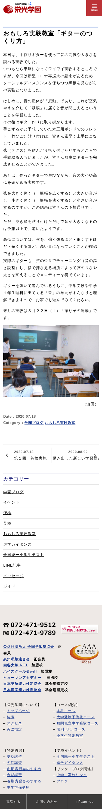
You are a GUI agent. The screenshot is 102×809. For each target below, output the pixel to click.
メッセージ (13, 576)
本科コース (66, 711)
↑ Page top (84, 802)
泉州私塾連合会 (16, 659)
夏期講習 (14, 756)
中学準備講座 (18, 787)
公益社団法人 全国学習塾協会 (28, 647)
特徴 (10, 717)
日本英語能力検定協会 (22, 684)
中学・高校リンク (72, 775)
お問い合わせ (46, 802)
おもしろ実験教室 (60, 423)
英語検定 (14, 729)
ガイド (9, 586)
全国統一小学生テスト (23, 554)
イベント (11, 502)
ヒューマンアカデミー (22, 678)
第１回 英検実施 (30, 455)
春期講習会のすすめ (24, 781)
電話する (13, 802)
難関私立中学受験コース (77, 723)
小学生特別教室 (70, 736)
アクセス (14, 723)
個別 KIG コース (71, 729)
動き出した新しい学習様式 (76, 455)
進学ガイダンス (17, 544)
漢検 (7, 513)
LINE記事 (12, 565)
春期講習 (14, 775)
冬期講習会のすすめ (24, 769)
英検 (7, 523)
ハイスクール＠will (20, 671)
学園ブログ (34, 423)
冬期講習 (14, 763)
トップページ (18, 711)
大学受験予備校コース (76, 717)
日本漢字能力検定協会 (22, 690)
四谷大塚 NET (15, 665)
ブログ (62, 781)
